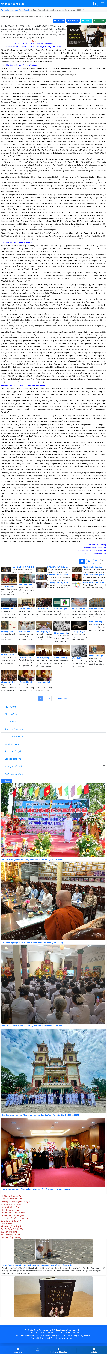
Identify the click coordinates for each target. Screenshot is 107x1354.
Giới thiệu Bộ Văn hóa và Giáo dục (16, 608)
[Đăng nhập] (95, 4)
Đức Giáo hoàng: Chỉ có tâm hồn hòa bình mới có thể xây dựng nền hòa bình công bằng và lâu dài (46, 1302)
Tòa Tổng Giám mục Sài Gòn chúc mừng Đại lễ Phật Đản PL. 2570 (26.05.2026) (36, 1189)
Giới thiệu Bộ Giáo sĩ (28, 631)
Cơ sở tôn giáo (12, 744)
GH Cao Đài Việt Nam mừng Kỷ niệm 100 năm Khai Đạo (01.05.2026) (32, 859)
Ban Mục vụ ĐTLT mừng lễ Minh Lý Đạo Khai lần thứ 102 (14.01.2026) (33, 1026)
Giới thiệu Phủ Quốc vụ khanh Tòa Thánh (65, 567)
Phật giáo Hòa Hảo (14, 766)
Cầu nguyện (10, 721)
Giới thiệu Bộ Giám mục (47, 608)
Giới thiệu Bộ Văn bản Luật (95, 567)
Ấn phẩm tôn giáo (13, 751)
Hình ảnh (6, 781)
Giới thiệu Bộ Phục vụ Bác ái (59, 582)
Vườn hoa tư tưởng (14, 774)
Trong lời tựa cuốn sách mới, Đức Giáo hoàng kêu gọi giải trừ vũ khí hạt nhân (37, 1245)
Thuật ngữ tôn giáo (14, 736)
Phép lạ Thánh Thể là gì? (12, 631)
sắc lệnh (96, 624)
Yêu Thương (10, 706)
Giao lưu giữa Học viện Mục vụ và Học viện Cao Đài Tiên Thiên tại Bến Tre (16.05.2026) (40, 1115)
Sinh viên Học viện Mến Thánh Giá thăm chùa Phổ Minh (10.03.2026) (32, 942)
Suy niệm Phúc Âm (14, 729)
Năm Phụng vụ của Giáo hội (66, 608)
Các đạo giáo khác (13, 758)
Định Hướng (11, 714)
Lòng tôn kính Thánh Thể (22, 567)
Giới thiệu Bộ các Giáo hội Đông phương (65, 575)
